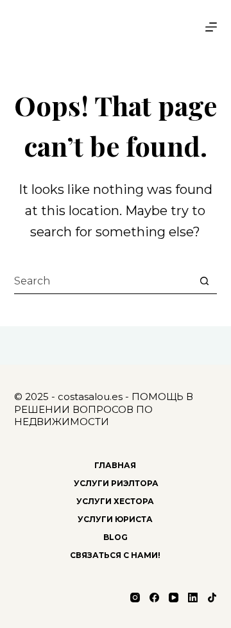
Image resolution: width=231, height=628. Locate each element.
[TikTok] (212, 597)
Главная (115, 465)
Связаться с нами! (115, 555)
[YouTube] (173, 597)
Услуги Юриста (115, 519)
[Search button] (204, 281)
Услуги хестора (115, 501)
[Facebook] (154, 597)
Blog (115, 537)
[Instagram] (135, 597)
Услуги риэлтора (115, 483)
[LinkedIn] (193, 597)
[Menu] (211, 27)
